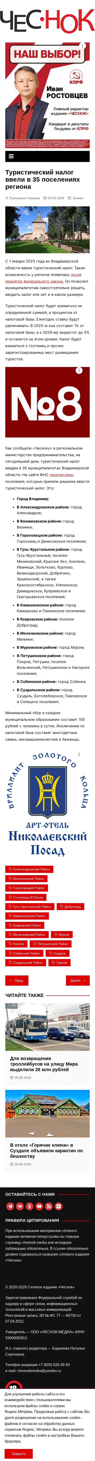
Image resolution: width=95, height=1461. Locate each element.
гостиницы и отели (28, 897)
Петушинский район (53, 944)
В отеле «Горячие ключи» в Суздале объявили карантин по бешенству (46, 1151)
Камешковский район (29, 916)
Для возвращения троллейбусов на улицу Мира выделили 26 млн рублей (44, 1064)
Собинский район (26, 953)
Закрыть (19, 1454)
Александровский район (31, 869)
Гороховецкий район (29, 888)
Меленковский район (29, 934)
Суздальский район (28, 962)
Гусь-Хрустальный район (32, 906)
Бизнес (78, 198)
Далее (75, 980)
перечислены (62, 474)
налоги (18, 944)
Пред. (19, 980)
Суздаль (59, 953)
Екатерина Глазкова (25, 198)
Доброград (73, 906)
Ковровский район (27, 925)
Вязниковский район (28, 878)
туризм (61, 962)
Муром (64, 934)
